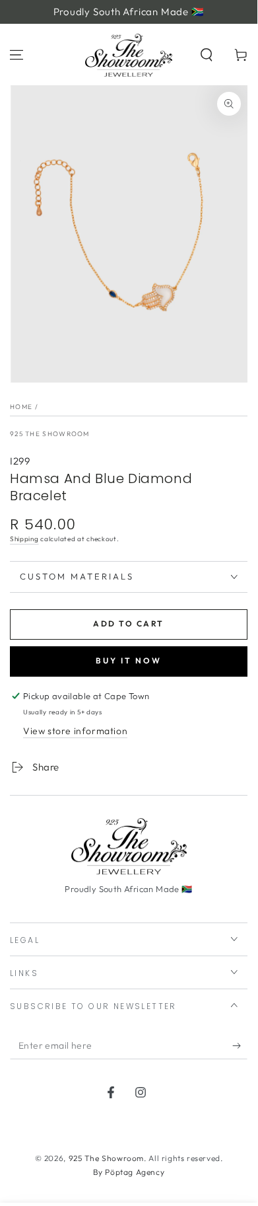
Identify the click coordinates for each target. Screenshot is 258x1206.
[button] (206, 55)
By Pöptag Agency (129, 1172)
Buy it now (129, 660)
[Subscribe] (239, 1046)
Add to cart (128, 623)
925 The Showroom (50, 434)
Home (21, 406)
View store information (75, 731)
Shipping (24, 539)
